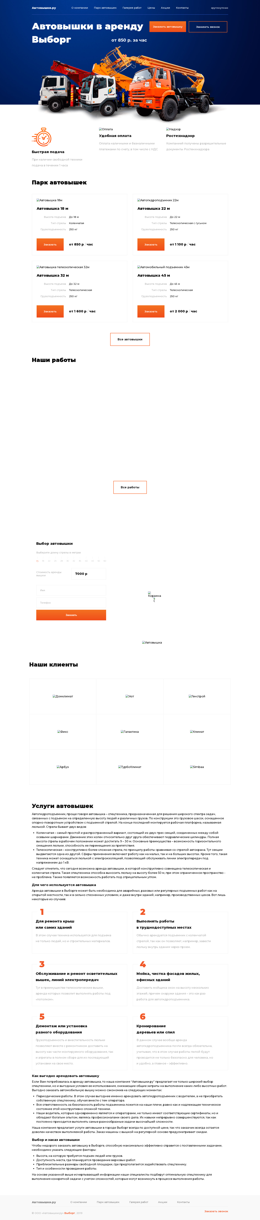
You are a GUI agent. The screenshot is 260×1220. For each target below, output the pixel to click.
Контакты (182, 7)
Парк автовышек (105, 7)
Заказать (50, 244)
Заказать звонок (216, 1211)
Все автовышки (130, 339)
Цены (151, 7)
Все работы (130, 487)
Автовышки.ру (44, 8)
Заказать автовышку (168, 26)
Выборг (69, 1213)
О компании (79, 7)
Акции (165, 7)
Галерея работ (132, 7)
